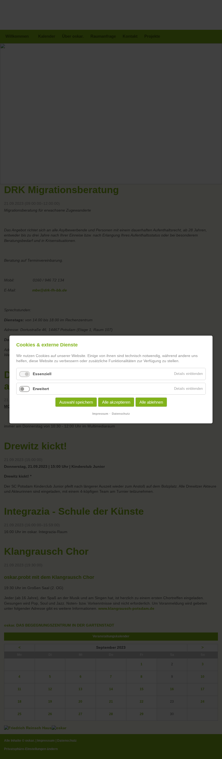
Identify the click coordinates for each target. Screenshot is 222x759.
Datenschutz (121, 413)
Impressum (100, 413)
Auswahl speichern (76, 402)
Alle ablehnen (151, 402)
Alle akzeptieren (116, 402)
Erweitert (41, 389)
